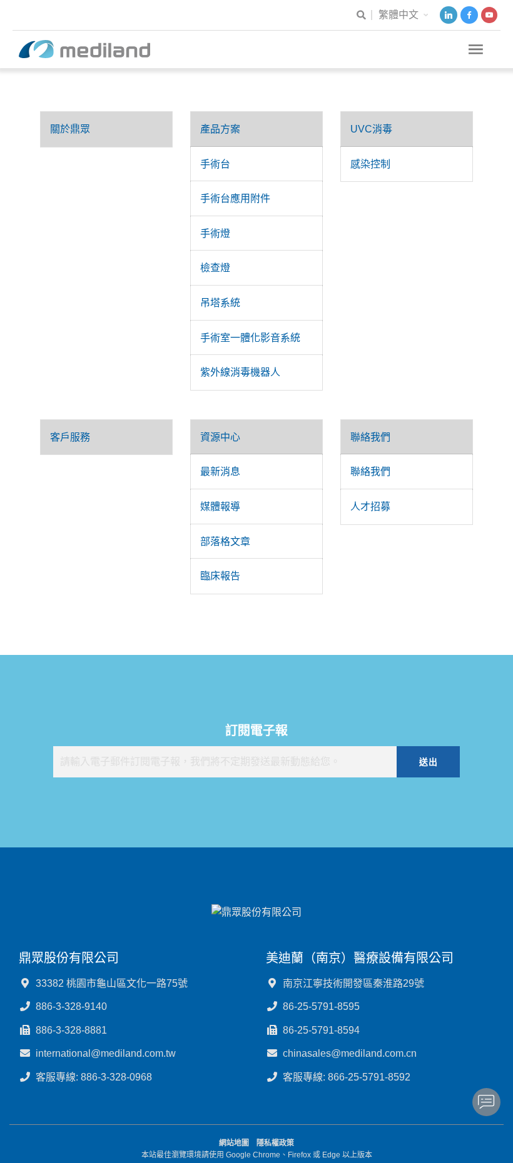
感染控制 (370, 164)
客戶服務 (70, 437)
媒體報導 (220, 506)
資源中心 (220, 437)
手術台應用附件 (235, 198)
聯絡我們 (370, 437)
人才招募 (370, 506)
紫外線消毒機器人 (240, 372)
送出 (428, 762)
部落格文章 (225, 541)
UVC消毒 (371, 129)
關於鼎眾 (70, 129)
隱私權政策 (275, 1143)
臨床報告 (220, 576)
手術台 (215, 164)
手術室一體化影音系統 (250, 337)
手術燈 (215, 233)
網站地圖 (234, 1143)
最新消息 (220, 471)
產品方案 (220, 129)
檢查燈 (215, 267)
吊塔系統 (220, 302)
